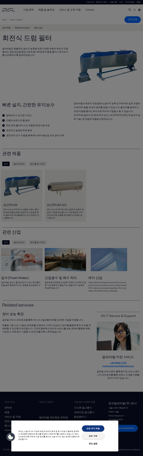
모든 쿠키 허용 (93, 428)
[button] (10, 436)
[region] (64, 436)
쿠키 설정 (93, 443)
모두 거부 (93, 436)
